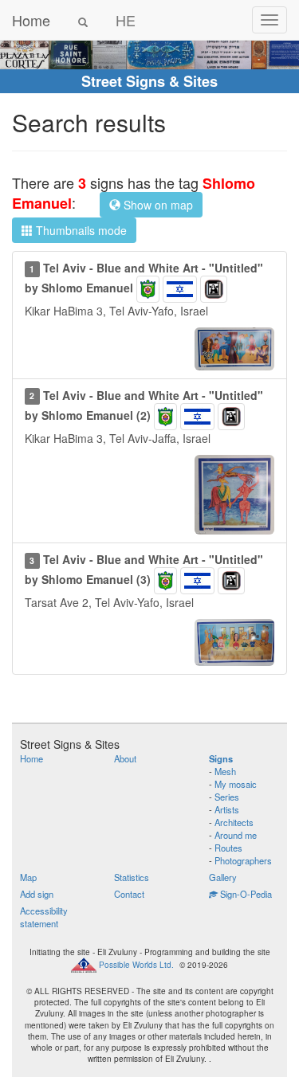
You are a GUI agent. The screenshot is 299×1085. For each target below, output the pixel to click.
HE (126, 20)
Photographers (243, 860)
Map (28, 877)
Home (31, 20)
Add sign (36, 893)
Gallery (223, 877)
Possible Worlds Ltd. (136, 964)
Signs (221, 758)
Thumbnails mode (80, 230)
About (125, 758)
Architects (234, 822)
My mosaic (235, 784)
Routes (228, 847)
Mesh (225, 771)
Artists (226, 809)
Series (226, 796)
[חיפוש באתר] (83, 20)
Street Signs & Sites (149, 81)
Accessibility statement (44, 917)
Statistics (131, 877)
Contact (129, 893)
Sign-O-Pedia (245, 893)
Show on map (156, 205)
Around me (235, 834)
